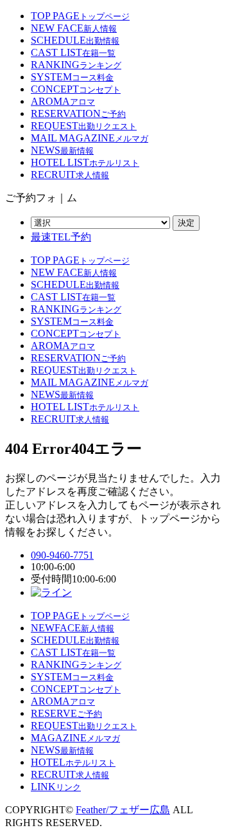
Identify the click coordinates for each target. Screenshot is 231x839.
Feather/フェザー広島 (123, 809)
